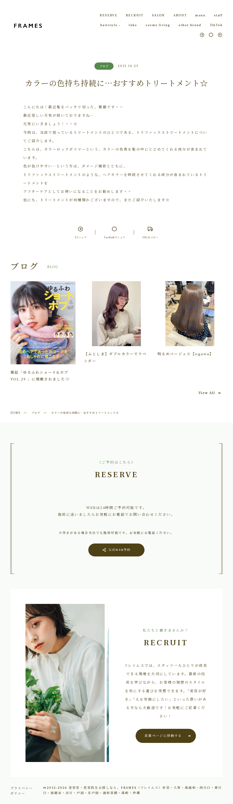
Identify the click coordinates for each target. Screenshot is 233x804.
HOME (15, 412)
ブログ (35, 412)
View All (206, 393)
